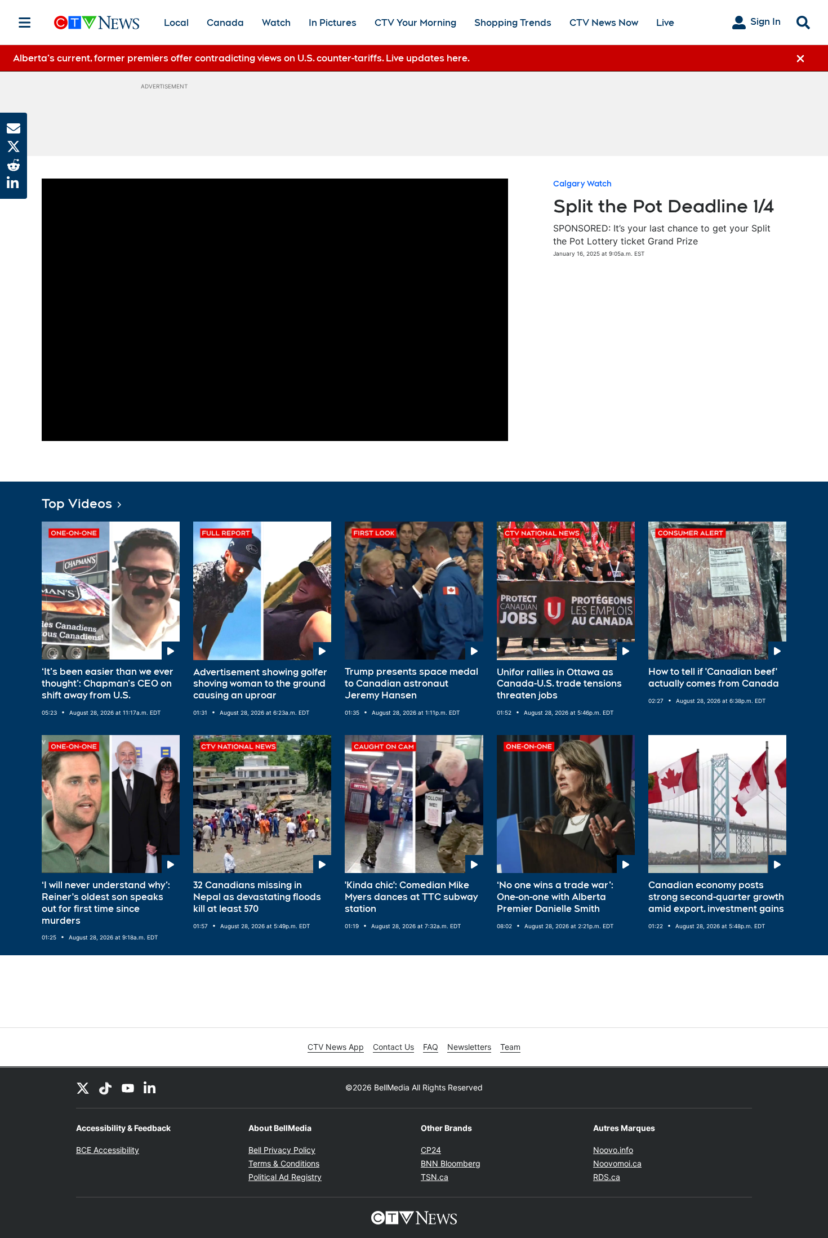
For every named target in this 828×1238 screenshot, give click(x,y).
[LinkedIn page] (150, 1087)
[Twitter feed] (83, 1087)
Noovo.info (613, 1150)
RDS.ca (606, 1177)
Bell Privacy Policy (281, 1150)
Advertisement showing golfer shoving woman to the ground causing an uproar (260, 684)
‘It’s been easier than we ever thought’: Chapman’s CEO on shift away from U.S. (107, 683)
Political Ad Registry (285, 1177)
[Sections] (25, 22)
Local (176, 22)
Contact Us (393, 1047)
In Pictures (333, 22)
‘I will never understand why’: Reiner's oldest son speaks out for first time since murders (106, 902)
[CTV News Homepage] (96, 22)
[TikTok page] (105, 1087)
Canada (225, 22)
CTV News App (336, 1047)
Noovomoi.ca (617, 1163)
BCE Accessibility (107, 1150)
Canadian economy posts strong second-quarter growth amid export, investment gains (716, 897)
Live (665, 22)
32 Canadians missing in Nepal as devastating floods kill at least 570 (257, 897)
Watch (276, 22)
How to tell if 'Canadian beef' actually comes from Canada (713, 677)
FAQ (430, 1047)
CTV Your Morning (415, 22)
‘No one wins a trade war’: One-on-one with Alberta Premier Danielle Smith (555, 897)
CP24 (431, 1150)
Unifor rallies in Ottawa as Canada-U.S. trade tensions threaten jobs (559, 684)
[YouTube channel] (128, 1087)
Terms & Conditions (283, 1163)
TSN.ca (434, 1177)
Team (510, 1047)
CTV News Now (603, 22)
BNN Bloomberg (450, 1163)
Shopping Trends (512, 22)
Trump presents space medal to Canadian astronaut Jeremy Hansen (411, 683)
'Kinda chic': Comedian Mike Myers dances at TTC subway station (411, 897)
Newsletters (469, 1047)
